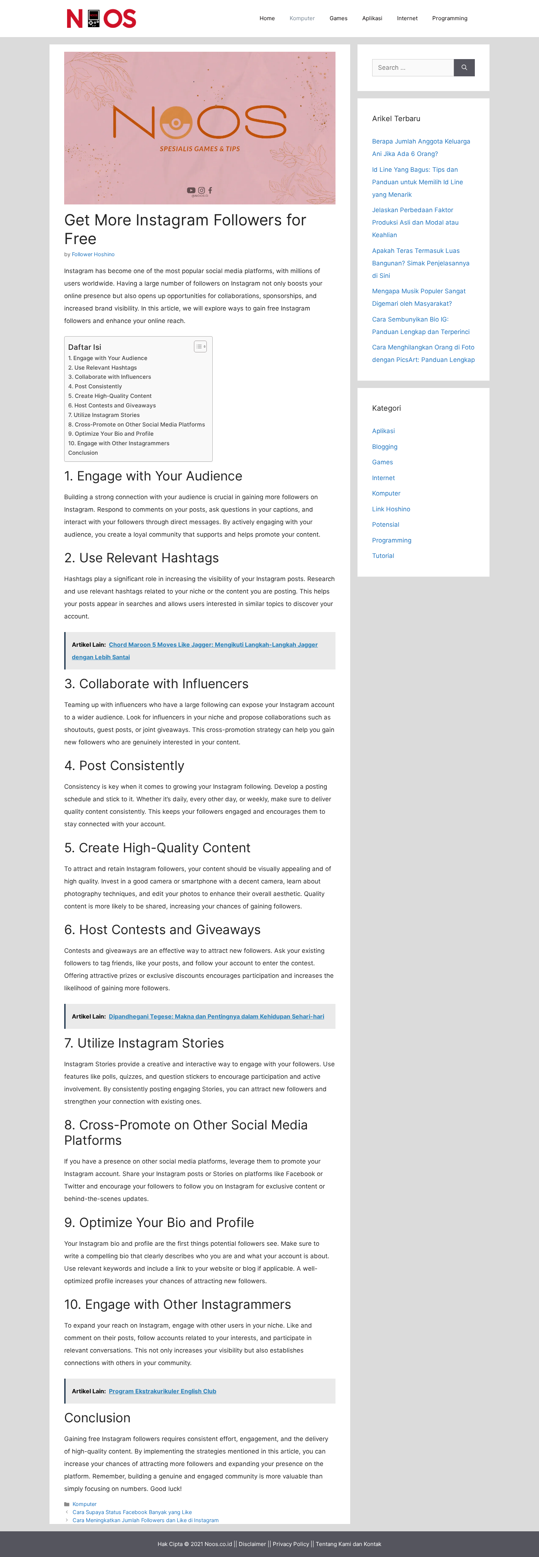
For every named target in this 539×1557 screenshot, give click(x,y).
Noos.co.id (218, 1543)
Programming (449, 18)
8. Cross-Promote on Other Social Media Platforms (136, 424)
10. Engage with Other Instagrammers (118, 443)
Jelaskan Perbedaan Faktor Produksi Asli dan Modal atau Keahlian (415, 222)
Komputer (302, 18)
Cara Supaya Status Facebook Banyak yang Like (132, 1512)
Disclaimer (252, 1543)
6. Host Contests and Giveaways (112, 405)
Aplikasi (372, 18)
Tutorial (383, 555)
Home (267, 18)
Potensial (385, 524)
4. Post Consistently (95, 386)
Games (339, 18)
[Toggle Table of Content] (196, 346)
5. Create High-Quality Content (110, 395)
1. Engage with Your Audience (107, 358)
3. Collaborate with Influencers (109, 376)
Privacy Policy (291, 1543)
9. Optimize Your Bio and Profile (111, 433)
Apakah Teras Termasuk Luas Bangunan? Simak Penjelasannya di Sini (421, 263)
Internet (407, 18)
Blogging (384, 446)
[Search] (464, 68)
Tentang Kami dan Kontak (348, 1543)
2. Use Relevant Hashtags (102, 367)
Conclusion (83, 452)
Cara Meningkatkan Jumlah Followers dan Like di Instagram (146, 1520)
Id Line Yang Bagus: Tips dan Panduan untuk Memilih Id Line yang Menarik (417, 182)
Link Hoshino (391, 509)
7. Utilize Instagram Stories (104, 414)
